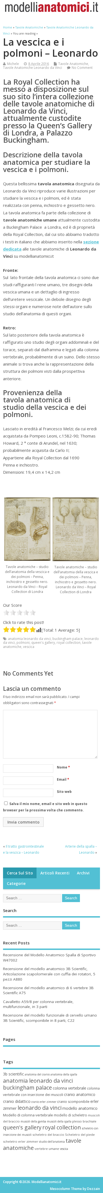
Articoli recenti (54, 873)
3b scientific (13, 1074)
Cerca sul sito (20, 873)
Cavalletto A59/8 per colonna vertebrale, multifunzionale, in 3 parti (38, 1004)
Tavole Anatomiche (73, 63)
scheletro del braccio (48, 1134)
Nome (63, 767)
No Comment (82, 67)
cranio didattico (16, 1101)
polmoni (23, 642)
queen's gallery (43, 642)
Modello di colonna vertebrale (28, 1115)
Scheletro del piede (80, 1134)
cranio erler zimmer (43, 1102)
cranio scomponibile (73, 1101)
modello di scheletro (70, 1115)
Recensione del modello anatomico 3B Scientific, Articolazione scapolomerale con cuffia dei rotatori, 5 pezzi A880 (49, 974)
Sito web (64, 791)
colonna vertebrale (69, 1088)
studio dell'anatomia (52, 1141)
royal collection (68, 642)
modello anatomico (80, 1108)
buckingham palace (67, 638)
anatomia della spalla (64, 1074)
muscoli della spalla (59, 1121)
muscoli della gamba (33, 1121)
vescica (28, 646)
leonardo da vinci (40, 1107)
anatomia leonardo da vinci (29, 638)
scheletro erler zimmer (20, 1141)
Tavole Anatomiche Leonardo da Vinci (32, 67)
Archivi (83, 873)
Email (63, 779)
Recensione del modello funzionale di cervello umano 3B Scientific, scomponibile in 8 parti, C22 (50, 1018)
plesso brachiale (84, 1121)
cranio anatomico (79, 1094)
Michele (13, 63)
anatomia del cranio (37, 1074)
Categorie (16, 883)
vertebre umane (47, 1149)
